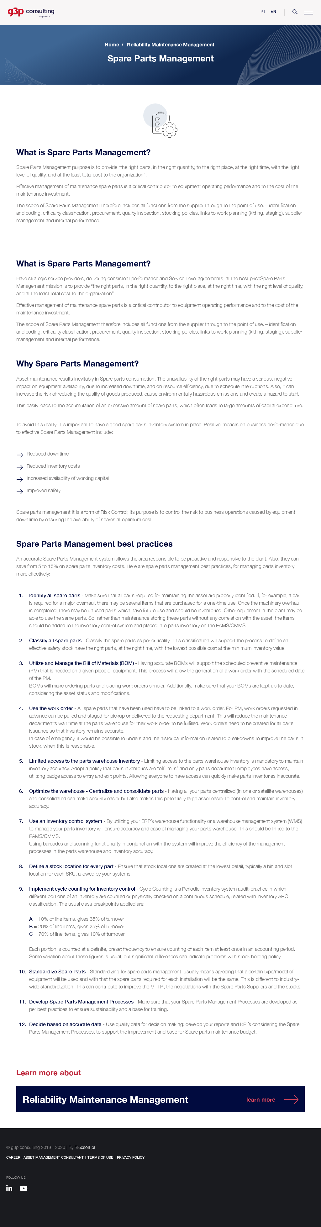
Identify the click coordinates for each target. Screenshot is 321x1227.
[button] (294, 12)
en (273, 11)
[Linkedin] (12, 1189)
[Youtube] (26, 1189)
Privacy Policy (131, 1157)
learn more (260, 1099)
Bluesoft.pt (85, 1147)
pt (263, 11)
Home (112, 44)
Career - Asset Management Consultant (45, 1157)
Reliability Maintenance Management (170, 44)
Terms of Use (100, 1157)
